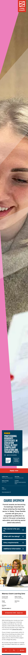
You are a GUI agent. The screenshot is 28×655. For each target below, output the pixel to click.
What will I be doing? (11, 536)
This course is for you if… (11, 530)
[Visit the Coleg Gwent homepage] (22, 6)
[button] (6, 492)
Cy (6, 650)
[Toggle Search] (14, 650)
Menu (23, 650)
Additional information (12, 549)
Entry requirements (11, 542)
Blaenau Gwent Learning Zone (20, 482)
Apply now (14, 470)
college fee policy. (17, 629)
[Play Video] (14, 571)
